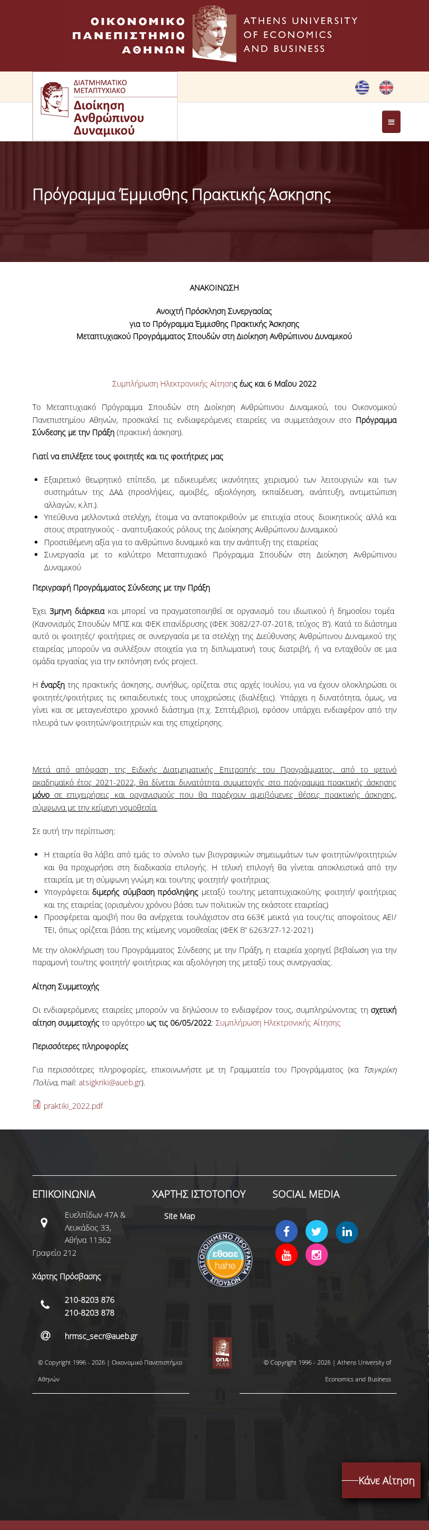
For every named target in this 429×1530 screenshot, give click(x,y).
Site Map (179, 1215)
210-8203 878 (90, 1312)
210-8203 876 (90, 1299)
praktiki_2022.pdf (73, 1105)
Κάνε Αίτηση (387, 1480)
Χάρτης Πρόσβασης (66, 1276)
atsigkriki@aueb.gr (110, 1082)
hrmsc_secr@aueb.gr (101, 1336)
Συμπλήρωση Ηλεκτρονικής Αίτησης (278, 1022)
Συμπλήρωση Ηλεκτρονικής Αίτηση (174, 383)
